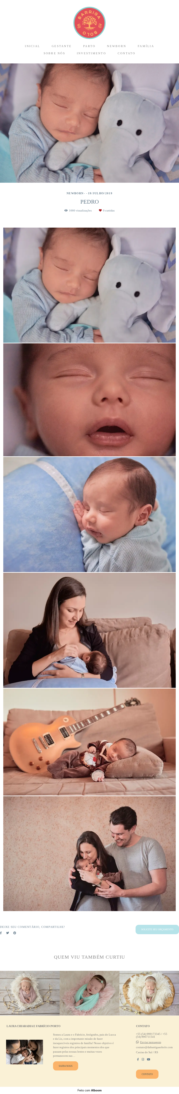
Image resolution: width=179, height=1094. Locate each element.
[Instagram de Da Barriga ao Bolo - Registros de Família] (143, 1059)
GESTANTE (62, 46)
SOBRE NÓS (54, 53)
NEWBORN (116, 46)
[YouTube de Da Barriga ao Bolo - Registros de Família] (148, 1059)
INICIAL (32, 46)
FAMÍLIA (146, 46)
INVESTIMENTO (91, 53)
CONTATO (127, 53)
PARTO (89, 46)
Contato (147, 1074)
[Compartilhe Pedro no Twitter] (7, 933)
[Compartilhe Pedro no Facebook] (1, 933)
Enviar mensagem (150, 1042)
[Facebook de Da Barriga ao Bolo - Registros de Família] (138, 1059)
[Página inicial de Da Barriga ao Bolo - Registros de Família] (89, 21)
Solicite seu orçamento (157, 929)
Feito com (89, 1090)
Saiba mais (65, 1066)
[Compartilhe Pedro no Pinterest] (14, 933)
